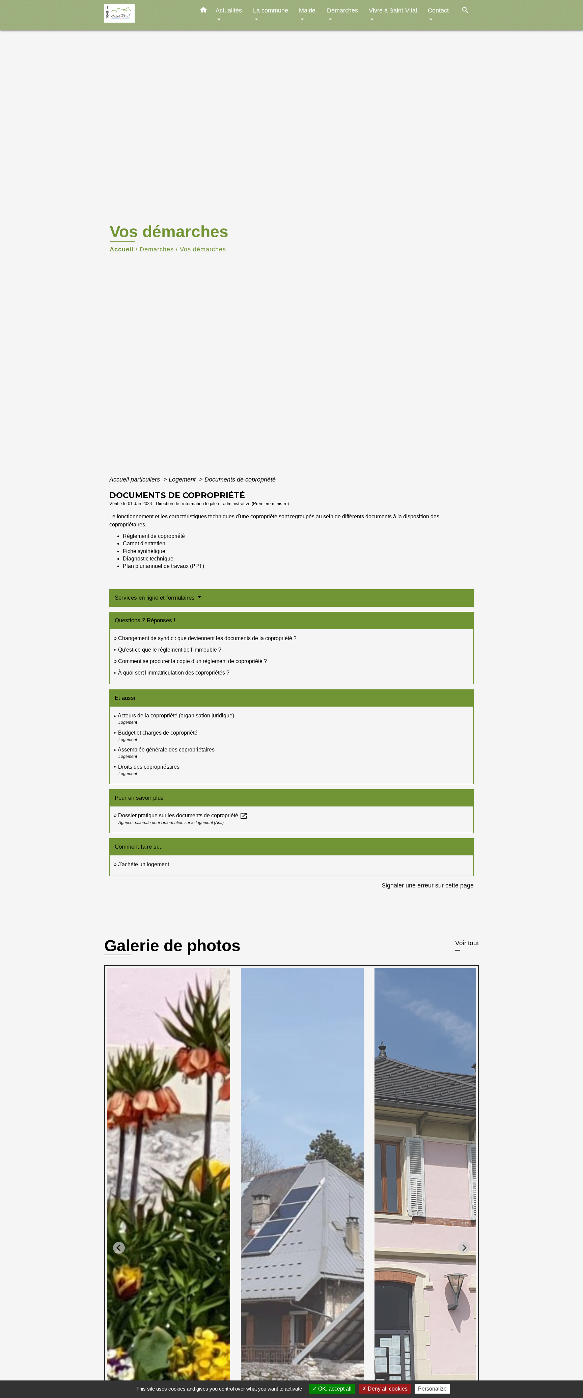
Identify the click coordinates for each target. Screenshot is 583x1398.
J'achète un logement (143, 864)
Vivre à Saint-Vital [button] (393, 10)
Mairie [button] (307, 10)
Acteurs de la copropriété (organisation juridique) (176, 715)
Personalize (432, 1389)
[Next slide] (464, 1248)
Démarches (157, 249)
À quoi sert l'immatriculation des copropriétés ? (173, 673)
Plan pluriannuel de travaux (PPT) (163, 566)
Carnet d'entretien (144, 543)
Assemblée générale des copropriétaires (166, 749)
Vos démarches (203, 249)
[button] (203, 11)
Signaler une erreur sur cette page (428, 885)
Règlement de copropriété (154, 536)
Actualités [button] (229, 10)
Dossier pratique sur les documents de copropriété (183, 815)
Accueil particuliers (135, 479)
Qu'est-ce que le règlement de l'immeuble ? (169, 650)
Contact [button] (438, 10)
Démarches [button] (342, 10)
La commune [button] (270, 10)
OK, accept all (334, 1389)
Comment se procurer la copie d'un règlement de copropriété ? (192, 661)
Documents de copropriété (240, 479)
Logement (183, 479)
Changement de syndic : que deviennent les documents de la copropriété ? (207, 638)
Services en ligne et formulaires (155, 598)
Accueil (122, 249)
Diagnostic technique (148, 558)
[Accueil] (146, 15)
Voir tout (467, 943)
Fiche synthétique (144, 551)
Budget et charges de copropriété (157, 733)
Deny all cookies (387, 1389)
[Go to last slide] (119, 1248)
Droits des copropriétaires (148, 767)
